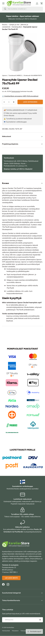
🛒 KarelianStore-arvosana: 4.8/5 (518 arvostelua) (20, 96)
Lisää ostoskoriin (30, 102)
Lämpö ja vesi (14, 25)
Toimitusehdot (6, 630)
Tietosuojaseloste (25, 630)
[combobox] (22, 9)
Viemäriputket (17, 27)
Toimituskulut (15, 91)
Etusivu (4, 25)
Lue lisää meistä (11, 578)
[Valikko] (3, 3)
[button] (41, 3)
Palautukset (15, 630)
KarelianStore (10, 627)
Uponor (4, 75)
